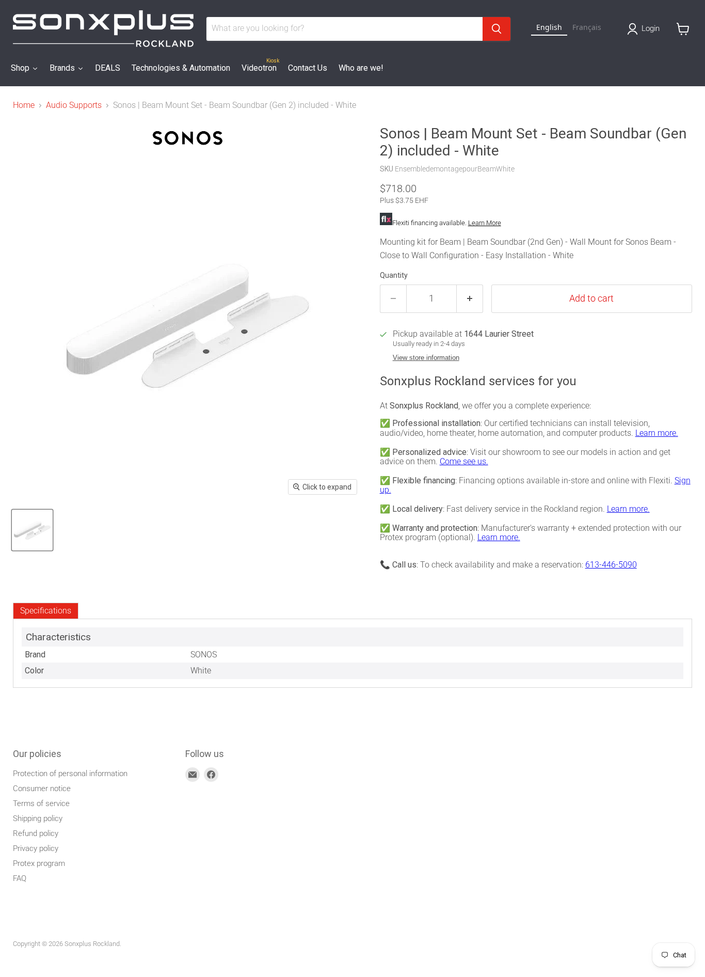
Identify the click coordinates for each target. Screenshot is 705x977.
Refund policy (35, 833)
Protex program (39, 863)
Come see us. (464, 461)
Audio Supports (74, 105)
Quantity (394, 275)
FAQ (19, 878)
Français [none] (586, 27)
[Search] (496, 29)
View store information (426, 357)
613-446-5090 (611, 565)
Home (24, 105)
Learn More (484, 223)
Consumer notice (42, 788)
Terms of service (41, 803)
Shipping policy (37, 818)
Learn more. (656, 433)
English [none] (549, 27)
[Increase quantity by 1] (470, 299)
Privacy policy (35, 848)
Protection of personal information (70, 773)
